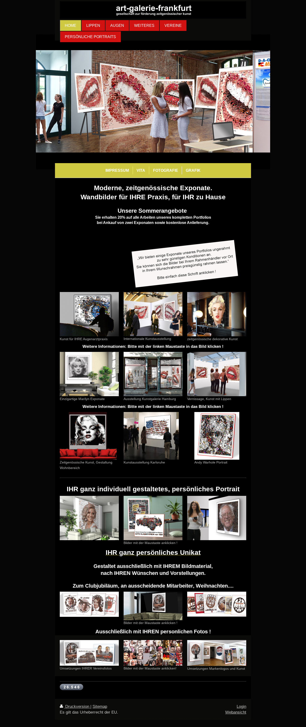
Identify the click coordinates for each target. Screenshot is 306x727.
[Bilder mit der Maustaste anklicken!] (153, 653)
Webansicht (235, 712)
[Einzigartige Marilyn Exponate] (89, 374)
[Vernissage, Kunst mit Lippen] (216, 374)
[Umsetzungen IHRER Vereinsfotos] (89, 653)
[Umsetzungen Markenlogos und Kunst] (216, 653)
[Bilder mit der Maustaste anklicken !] (153, 518)
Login (241, 706)
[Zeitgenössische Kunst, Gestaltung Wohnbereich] (88, 436)
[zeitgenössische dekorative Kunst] (216, 314)
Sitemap (100, 706)
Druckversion (77, 706)
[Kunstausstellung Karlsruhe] (151, 436)
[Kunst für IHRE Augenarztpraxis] (89, 314)
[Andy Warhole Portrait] (216, 436)
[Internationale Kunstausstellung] (153, 314)
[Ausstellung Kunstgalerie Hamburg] (153, 374)
